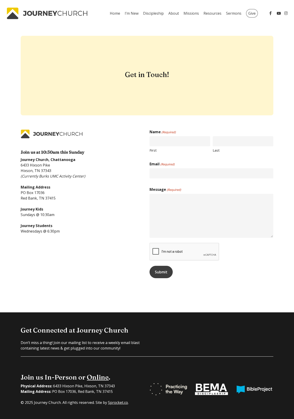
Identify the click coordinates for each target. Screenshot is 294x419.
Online (98, 377)
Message (165, 189)
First (153, 150)
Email (162, 163)
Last (216, 150)
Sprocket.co (118, 402)
